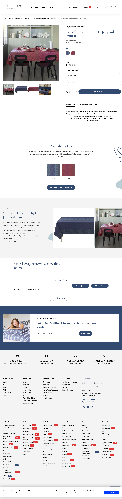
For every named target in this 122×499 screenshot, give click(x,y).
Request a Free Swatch (61, 187)
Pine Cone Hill (86, 445)
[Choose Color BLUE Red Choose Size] (93, 79)
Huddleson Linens (48, 443)
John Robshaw (47, 454)
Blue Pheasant (7, 456)
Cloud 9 (5, 476)
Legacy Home (66, 436)
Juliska (45, 457)
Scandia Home (106, 425)
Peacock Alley (86, 433)
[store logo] (12, 7)
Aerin (4, 431)
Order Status (47, 384)
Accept (112, 492)
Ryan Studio (86, 459)
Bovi (4, 459)
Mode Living (66, 466)
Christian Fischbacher (7, 471)
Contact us (26, 384)
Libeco (64, 442)
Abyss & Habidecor (9, 425)
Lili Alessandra (66, 445)
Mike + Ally (65, 460)
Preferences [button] (72, 492)
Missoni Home (66, 463)
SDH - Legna (106, 434)
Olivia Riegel (86, 428)
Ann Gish (5, 444)
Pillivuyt (84, 442)
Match (64, 448)
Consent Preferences (29, 403)
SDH (103, 431)
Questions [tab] (32, 289)
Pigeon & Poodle (87, 439)
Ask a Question (71, 40)
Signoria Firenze (107, 443)
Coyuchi (5, 482)
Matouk (64, 451)
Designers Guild (28, 442)
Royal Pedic (86, 456)
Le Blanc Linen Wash (68, 431)
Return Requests (67, 390)
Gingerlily (45, 428)
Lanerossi (65, 428)
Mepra (64, 457)
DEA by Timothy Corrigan (28, 438)
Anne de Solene (8, 447)
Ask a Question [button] (81, 286)
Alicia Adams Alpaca (7, 437)
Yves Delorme (106, 457)
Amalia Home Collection (10, 441)
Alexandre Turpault (9, 433)
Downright (26, 445)
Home (4, 18)
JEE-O (45, 451)
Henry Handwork (48, 437)
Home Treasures (48, 440)
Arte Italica (6, 450)
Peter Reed (85, 436)
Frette (24, 454)
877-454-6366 (89, 399)
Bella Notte (6, 453)
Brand (11, 18)
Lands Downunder (68, 425)
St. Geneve (105, 445)
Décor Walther (27, 428)
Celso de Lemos (8, 468)
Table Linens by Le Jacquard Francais (44, 18)
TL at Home (105, 455)
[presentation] (71, 104)
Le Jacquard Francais (22, 18)
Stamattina (105, 449)
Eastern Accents (28, 448)
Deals (85, 7)
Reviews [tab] (17, 289)
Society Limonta (107, 451)
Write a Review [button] (101, 286)
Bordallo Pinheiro (8, 462)
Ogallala (84, 425)
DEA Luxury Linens (28, 434)
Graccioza (46, 431)
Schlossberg (106, 428)
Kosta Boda (46, 466)
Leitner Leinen (66, 433)
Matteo (64, 454)
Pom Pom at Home (88, 448)
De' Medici (26, 431)
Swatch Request (48, 398)
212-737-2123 (89, 402)
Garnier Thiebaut (48, 425)
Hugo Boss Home (48, 446)
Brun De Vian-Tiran (9, 465)
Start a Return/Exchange (50, 390)
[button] (101, 6)
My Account (46, 382)
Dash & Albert (27, 425)
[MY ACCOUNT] (111, 7)
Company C (6, 479)
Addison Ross (7, 428)
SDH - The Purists (107, 437)
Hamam (45, 434)
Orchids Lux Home (88, 431)
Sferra (104, 439)
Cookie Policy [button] (33, 492)
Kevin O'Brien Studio (49, 463)
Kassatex (45, 460)
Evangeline (26, 451)
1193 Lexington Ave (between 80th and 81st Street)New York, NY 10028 (92, 393)
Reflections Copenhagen (86, 452)
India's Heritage (48, 449)
